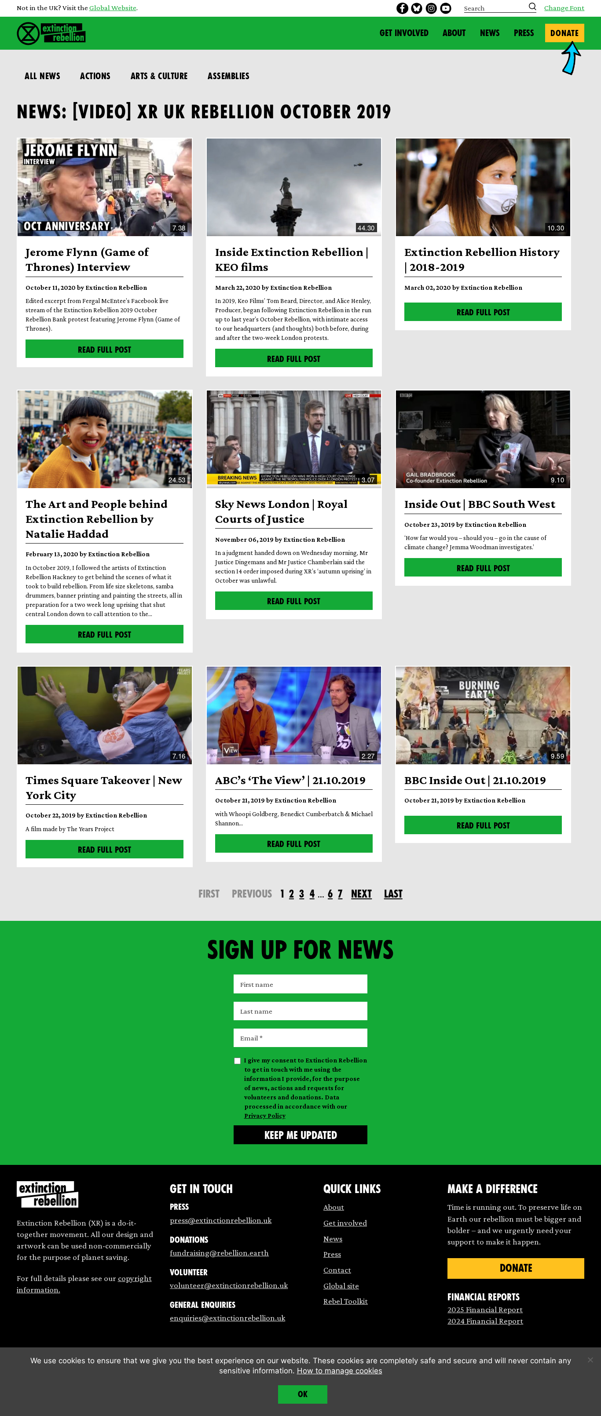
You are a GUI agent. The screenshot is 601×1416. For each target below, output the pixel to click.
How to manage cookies (339, 1370)
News (490, 33)
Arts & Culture (159, 76)
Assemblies (228, 76)
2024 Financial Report (485, 1320)
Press (524, 33)
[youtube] (446, 8)
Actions (95, 76)
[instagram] (431, 8)
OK (303, 1394)
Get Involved (404, 33)
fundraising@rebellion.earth (219, 1252)
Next (361, 894)
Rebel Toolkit (345, 1301)
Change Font (564, 8)
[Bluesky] (416, 8)
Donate (564, 33)
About (454, 33)
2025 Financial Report (485, 1309)
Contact (337, 1269)
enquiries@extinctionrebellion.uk (227, 1317)
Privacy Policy (265, 1115)
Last (393, 894)
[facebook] (402, 8)
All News (42, 76)
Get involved (345, 1222)
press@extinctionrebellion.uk (220, 1220)
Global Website (112, 8)
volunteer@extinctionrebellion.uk (229, 1285)
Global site (341, 1285)
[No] (590, 1359)
